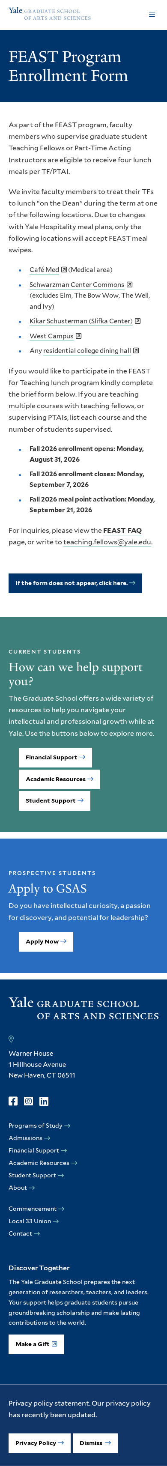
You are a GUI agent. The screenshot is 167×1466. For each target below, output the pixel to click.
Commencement (33, 1208)
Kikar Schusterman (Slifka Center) (81, 321)
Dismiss (92, 1442)
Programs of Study (36, 1125)
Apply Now (42, 941)
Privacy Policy (35, 1442)
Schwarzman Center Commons (77, 285)
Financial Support (52, 757)
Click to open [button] (152, 15)
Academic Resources (56, 779)
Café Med (44, 270)
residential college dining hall (87, 351)
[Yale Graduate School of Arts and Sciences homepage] (50, 15)
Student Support (51, 800)
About (18, 1187)
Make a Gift (32, 1344)
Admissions (25, 1138)
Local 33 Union (30, 1221)
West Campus (52, 336)
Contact (20, 1233)
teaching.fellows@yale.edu (107, 542)
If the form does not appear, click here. (71, 582)
